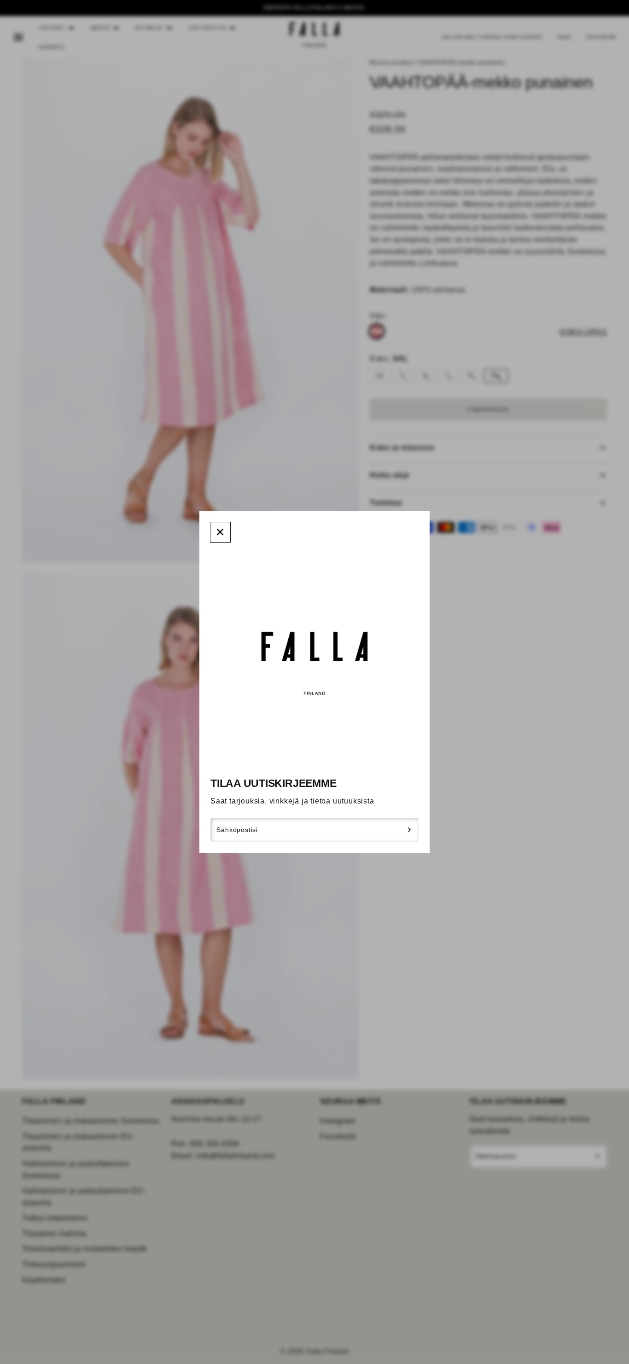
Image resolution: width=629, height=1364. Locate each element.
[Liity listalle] (410, 830)
